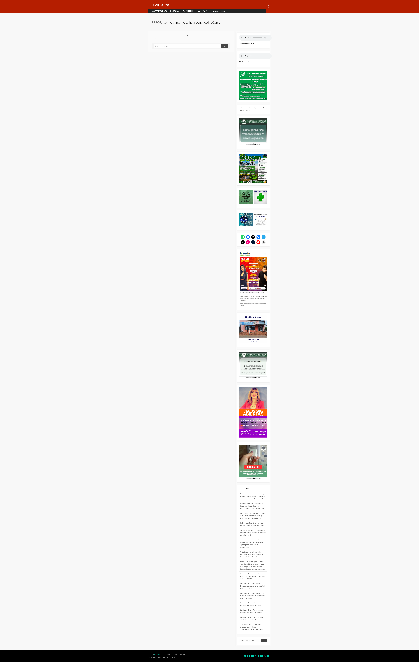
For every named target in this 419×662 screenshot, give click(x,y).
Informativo (158, 655)
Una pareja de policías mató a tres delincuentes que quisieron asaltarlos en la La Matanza (253, 576)
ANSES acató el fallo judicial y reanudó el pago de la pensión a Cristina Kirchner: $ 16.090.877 (251, 554)
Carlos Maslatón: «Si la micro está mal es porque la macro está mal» (252, 524)
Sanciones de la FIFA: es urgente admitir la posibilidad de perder (251, 604)
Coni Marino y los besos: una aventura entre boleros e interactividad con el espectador (251, 627)
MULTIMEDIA (189, 11)
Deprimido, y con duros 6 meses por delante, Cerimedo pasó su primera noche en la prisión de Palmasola (253, 496)
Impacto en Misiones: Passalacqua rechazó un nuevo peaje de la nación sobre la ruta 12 (253, 532)
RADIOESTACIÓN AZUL (159, 11)
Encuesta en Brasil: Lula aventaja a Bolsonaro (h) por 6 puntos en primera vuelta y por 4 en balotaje (252, 506)
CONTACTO (204, 11)
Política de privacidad (218, 11)
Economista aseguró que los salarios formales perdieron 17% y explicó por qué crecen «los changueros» (252, 543)
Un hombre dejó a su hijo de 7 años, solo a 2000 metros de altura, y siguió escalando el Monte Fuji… (252, 515)
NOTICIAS (175, 11)
